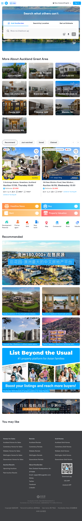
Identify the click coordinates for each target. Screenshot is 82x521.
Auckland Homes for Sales (12, 442)
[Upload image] (64, 34)
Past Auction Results (10, 473)
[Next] (78, 142)
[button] (15, 438)
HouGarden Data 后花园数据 (67, 508)
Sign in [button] (77, 3)
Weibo (31, 478)
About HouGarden (35, 465)
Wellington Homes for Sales (12, 455)
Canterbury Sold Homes (63, 447)
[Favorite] (36, 151)
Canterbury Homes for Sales (12, 447)
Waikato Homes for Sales (11, 451)
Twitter (31, 481)
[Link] (41, 263)
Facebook (32, 484)
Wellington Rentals (35, 455)
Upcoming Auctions (9, 468)
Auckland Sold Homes (62, 442)
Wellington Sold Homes (63, 455)
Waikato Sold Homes (62, 451)
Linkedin (32, 487)
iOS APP (67, 481)
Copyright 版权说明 (11, 508)
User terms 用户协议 (49, 508)
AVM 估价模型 (41, 511)
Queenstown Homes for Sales (13, 459)
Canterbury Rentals (35, 447)
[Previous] (73, 142)
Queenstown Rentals (36, 459)
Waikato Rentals (34, 451)
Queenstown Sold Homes (63, 459)
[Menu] (2, 3)
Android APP (67, 485)
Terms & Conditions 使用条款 (30, 508)
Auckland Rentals (35, 442)
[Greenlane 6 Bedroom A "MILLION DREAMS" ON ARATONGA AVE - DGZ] (21, 178)
